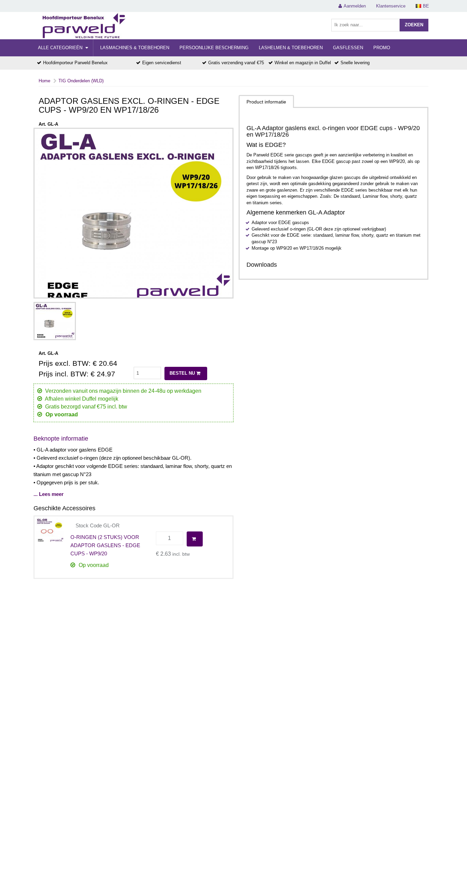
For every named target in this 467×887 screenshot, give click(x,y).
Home (44, 80)
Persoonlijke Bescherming (214, 47)
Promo (381, 47)
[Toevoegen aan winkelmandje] (195, 538)
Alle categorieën (61, 47)
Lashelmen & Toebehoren (291, 47)
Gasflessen (348, 47)
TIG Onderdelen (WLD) (81, 80)
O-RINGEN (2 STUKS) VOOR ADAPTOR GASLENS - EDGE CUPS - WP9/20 (105, 545)
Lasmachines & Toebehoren (134, 47)
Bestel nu (183, 373)
